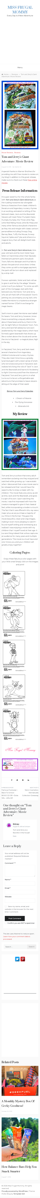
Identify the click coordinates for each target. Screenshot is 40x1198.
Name (8, 880)
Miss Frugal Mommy (20, 10)
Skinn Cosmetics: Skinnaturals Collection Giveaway (30, 792)
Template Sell (19, 1194)
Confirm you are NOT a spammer (21, 923)
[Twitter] (17, 959)
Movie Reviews (7, 153)
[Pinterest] (22, 959)
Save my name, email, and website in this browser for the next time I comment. (19, 909)
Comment (9, 863)
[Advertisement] (20, 43)
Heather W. (18, 167)
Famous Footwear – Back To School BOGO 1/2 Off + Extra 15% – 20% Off (10, 794)
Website (8, 897)
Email (7, 888)
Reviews (17, 153)
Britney (16, 824)
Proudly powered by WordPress (15, 1191)
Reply (14, 836)
